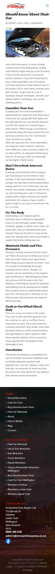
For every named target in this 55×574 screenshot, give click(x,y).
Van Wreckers (15, 453)
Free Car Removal (17, 411)
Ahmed (12, 23)
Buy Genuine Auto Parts (21, 407)
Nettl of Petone (38, 566)
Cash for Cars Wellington (21, 480)
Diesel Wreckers (17, 462)
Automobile (37, 23)
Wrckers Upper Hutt (19, 494)
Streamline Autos (17, 398)
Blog (10, 425)
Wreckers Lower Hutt (19, 489)
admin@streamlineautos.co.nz (26, 536)
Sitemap (27, 570)
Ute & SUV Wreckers (19, 448)
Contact (12, 430)
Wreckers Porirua (17, 484)
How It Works (15, 421)
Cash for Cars (15, 402)
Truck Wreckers (16, 458)
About (11, 416)
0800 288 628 (14, 531)
